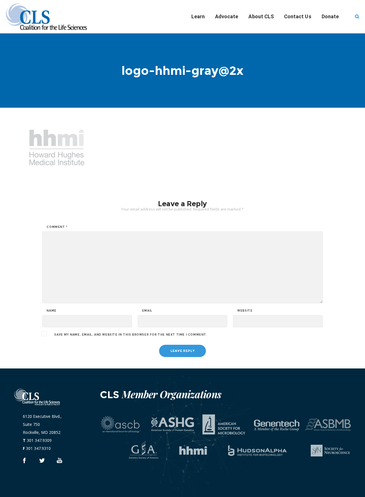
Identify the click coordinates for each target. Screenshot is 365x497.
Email (147, 310)
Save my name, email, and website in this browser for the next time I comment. (130, 334)
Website (244, 310)
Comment (56, 227)
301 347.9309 (39, 440)
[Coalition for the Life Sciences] (24, 460)
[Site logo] (51, 17)
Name (51, 310)
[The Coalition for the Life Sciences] (42, 460)
